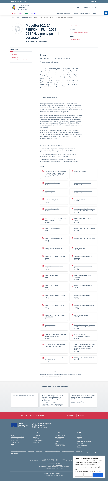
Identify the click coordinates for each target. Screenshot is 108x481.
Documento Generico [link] (75, 39)
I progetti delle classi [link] (60, 446)
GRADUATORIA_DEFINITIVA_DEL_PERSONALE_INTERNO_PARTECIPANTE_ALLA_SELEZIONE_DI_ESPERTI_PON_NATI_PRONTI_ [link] (84, 347)
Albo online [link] (75, 13)
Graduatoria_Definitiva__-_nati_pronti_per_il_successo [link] (82, 335)
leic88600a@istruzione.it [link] (47, 461)
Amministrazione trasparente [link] (63, 13)
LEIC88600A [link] (59, 465)
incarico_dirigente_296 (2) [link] (81, 315)
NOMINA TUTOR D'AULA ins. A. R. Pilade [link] (84, 238)
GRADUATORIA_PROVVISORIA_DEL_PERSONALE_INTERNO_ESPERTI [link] (55, 335)
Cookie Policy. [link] (98, 471)
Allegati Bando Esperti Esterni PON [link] (83, 191)
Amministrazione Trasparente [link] (18, 451)
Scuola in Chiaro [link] (15, 440)
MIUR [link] (12, 435)
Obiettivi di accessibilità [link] (68, 451)
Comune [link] (13, 446)
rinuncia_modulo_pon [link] (79, 199)
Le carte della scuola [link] (38, 440)
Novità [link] (26, 13)
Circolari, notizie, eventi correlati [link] (19, 60)
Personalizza (79, 475)
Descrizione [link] (14, 54)
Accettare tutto (98, 475)
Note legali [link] (79, 451)
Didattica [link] (33, 13)
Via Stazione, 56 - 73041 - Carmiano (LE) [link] (56, 459)
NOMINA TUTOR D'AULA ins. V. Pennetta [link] (84, 228)
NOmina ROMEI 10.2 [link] (79, 248)
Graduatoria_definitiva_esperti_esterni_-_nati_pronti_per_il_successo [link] (55, 345)
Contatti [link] (94, 13)
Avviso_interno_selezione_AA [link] (52, 183)
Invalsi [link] (12, 444)
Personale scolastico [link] (60, 435)
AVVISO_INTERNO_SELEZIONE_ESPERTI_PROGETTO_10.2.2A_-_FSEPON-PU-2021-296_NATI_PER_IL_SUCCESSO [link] (55, 173)
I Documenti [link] (15, 57)
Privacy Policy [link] (39, 451)
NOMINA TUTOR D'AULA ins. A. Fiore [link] (54, 248)
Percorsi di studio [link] (59, 439)
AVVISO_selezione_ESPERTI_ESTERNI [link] (84, 358)
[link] (106, 13)
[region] (89, 467)
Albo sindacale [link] (14, 453)
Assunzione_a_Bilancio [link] (80, 171)
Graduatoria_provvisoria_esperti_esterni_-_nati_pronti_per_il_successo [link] (84, 326)
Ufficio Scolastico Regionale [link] (17, 437)
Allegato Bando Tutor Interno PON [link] (82, 183)
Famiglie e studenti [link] (59, 437)
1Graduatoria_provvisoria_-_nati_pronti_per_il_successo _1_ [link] (54, 200)
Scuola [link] (14, 13)
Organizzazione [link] (36, 442)
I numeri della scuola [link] (38, 439)
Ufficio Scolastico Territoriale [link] (18, 439)
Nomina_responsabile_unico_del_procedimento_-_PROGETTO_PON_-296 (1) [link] (84, 210)
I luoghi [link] (35, 437)
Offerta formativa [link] (59, 444)
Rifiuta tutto (88, 475)
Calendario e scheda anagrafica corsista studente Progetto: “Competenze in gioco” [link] (83, 397)
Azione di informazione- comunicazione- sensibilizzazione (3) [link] (55, 359)
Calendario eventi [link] (81, 439)
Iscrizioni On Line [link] (15, 442)
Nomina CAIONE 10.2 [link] (50, 325)
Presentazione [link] (36, 435)
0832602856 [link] (35, 461)
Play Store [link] (82, 415)
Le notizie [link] (79, 435)
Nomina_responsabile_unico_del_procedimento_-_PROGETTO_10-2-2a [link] (55, 219)
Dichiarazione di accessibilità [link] (52, 451)
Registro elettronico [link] (85, 13)
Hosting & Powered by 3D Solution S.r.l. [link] (54, 473)
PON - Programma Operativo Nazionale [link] (79, 32)
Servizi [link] (20, 13)
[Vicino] (103, 457)
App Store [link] (71, 415)
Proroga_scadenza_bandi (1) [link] (52, 209)
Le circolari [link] (79, 437)
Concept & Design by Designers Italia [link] (54, 475)
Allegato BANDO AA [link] (50, 191)
